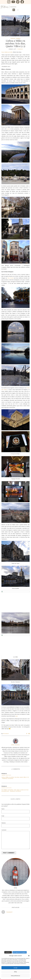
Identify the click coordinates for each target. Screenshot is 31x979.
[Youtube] (13, 2)
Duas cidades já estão (6, 52)
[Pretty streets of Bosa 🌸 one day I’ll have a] (6, 941)
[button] (29, 955)
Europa (13, 38)
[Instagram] (9, 2)
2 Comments (20, 49)
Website (3, 823)
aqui (17, 716)
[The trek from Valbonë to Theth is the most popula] (6, 923)
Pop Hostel (10, 278)
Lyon (8, 129)
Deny (15, 971)
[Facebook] (22, 2)
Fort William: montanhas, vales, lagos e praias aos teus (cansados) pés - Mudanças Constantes (14, 790)
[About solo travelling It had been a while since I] (6, 929)
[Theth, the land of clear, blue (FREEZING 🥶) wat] (6, 918)
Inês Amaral (6, 733)
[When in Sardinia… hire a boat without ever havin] (6, 935)
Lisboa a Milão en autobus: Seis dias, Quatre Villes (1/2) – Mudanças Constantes (15, 777)
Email (2, 816)
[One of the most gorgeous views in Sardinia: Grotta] (6, 947)
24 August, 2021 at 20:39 (6, 787)
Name (2, 809)
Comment (3, 830)
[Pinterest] (18, 2)
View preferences (15, 975)
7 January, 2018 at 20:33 (6, 775)
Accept (15, 967)
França (18, 38)
